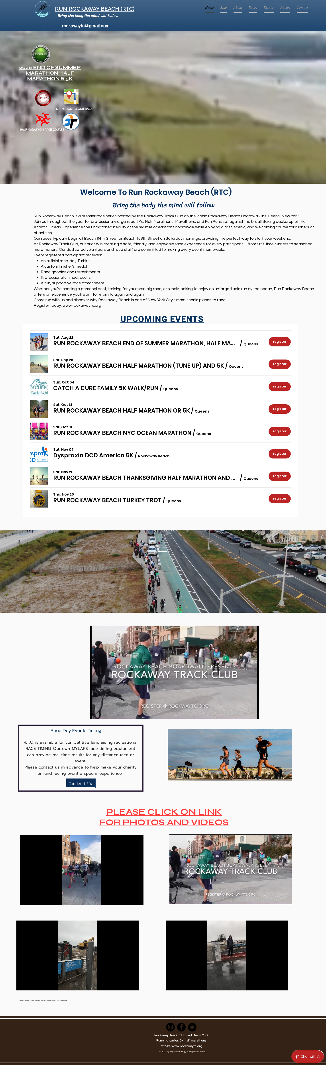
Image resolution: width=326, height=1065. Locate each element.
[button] (146, 343)
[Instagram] (170, 1027)
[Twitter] (192, 1027)
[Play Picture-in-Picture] (245, 713)
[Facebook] (181, 1027)
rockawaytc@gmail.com (86, 25)
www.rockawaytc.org (82, 305)
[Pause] (95, 713)
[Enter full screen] (253, 713)
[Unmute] (103, 713)
